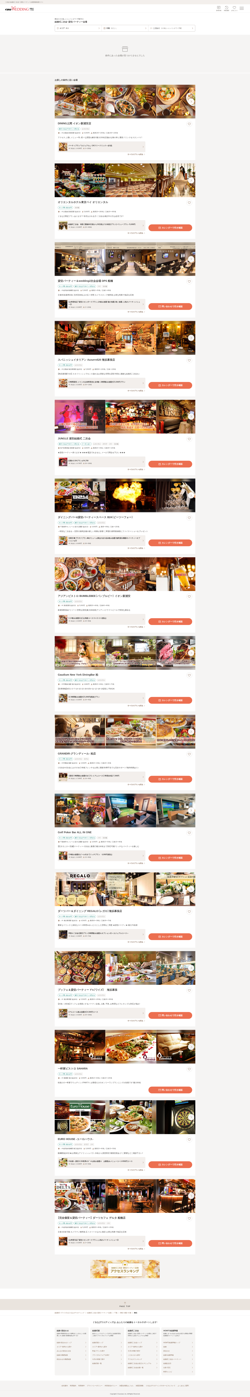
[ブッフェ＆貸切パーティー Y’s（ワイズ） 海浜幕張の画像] (125, 968)
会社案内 (64, 1386)
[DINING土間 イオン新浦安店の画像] (125, 101)
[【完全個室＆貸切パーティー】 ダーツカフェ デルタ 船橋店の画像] (125, 1196)
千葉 (115, 1313)
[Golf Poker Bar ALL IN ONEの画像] (125, 810)
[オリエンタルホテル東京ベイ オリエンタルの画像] (125, 180)
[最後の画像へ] (191, 101)
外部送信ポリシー (111, 1386)
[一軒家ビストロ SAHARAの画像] (125, 1047)
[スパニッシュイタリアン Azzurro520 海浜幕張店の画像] (125, 338)
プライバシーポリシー (94, 1386)
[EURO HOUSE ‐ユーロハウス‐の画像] (125, 1117)
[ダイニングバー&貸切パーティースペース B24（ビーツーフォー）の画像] (125, 495)
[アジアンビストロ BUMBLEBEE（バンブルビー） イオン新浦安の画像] (125, 574)
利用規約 (73, 1386)
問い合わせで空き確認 (172, 306)
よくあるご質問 (183, 1386)
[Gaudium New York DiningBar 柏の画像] (125, 653)
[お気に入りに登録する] (189, 124)
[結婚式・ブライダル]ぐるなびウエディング (69, 1313)
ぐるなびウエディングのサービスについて (160, 1386)
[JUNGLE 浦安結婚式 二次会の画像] (125, 417)
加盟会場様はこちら (126, 1386)
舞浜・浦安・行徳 (125, 1313)
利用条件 (81, 1386)
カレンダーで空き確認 (172, 228)
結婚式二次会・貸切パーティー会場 (99, 1313)
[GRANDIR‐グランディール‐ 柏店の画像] (125, 731)
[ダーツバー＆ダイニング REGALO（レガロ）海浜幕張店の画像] (125, 889)
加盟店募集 (139, 1386)
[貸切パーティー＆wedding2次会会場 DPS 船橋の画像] (125, 259)
